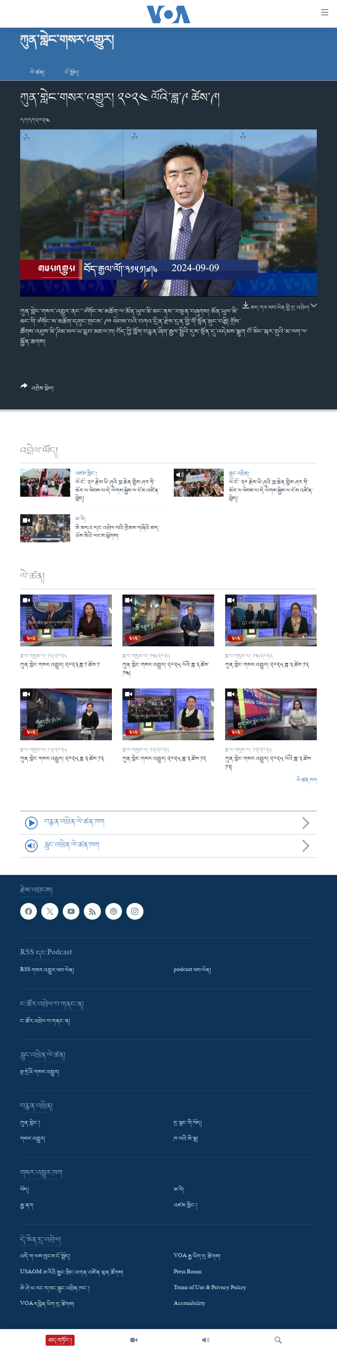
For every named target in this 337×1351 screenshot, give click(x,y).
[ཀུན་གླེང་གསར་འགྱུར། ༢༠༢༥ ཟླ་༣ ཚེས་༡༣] (271, 620)
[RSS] (92, 911)
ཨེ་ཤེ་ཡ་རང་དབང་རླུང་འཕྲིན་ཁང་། (55, 1288)
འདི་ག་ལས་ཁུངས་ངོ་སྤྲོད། (45, 1257)
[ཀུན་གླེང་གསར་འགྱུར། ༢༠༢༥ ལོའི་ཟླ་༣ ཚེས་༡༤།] (168, 620)
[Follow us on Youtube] (71, 911)
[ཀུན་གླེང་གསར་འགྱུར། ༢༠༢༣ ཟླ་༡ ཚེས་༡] (66, 620)
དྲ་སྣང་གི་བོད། (188, 1123)
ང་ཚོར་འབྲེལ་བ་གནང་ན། (45, 1021)
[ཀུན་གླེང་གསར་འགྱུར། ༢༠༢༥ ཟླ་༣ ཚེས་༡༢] (168, 714)
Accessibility (189, 1304)
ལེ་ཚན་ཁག (307, 781)
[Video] (134, 1340)
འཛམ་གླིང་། (86, 473)
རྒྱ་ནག (26, 1206)
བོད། (24, 1190)
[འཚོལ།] (278, 1340)
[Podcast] (113, 911)
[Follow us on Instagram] (134, 911)
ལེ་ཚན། (37, 72)
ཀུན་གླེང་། (30, 1123)
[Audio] (206, 1340)
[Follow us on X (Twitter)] (49, 911)
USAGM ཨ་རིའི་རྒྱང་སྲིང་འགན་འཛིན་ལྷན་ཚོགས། (71, 1273)
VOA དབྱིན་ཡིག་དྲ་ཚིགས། (47, 1304)
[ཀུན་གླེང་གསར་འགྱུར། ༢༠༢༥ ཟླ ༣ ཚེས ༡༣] (66, 714)
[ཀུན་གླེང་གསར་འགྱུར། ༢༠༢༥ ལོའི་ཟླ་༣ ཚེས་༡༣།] (271, 714)
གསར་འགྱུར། (32, 1139)
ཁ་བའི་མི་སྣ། (186, 1139)
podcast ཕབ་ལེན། (192, 970)
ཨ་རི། (80, 519)
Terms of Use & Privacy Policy (210, 1288)
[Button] (37, 390)
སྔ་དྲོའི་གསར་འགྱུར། (39, 1072)
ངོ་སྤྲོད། (72, 72)
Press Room (187, 1273)
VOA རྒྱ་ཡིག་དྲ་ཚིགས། (197, 1257)
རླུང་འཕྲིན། (239, 473)
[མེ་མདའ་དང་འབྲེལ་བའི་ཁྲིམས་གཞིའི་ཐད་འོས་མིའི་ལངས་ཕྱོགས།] (45, 528)
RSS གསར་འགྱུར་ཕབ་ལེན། (47, 970)
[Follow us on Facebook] (28, 911)
